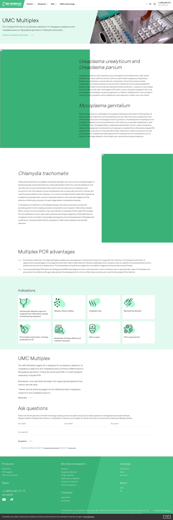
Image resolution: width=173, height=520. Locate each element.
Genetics (64, 469)
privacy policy (72, 448)
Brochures (124, 475)
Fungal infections (67, 475)
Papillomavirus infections (70, 478)
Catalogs (125, 463)
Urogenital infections (69, 472)
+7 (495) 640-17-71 (164, 3)
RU (147, 4)
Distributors (65, 501)
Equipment (6, 469)
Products (8, 463)
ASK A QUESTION (163, 5)
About (123, 482)
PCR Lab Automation (10, 475)
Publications (124, 469)
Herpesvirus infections (69, 482)
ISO (121, 491)
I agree (167, 516)
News (5, 482)
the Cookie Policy (89, 516)
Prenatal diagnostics (68, 485)
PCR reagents (7, 472)
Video (122, 472)
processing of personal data (51, 448)
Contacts (66, 492)
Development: (162, 510)
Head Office (65, 497)
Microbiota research (73, 463)
